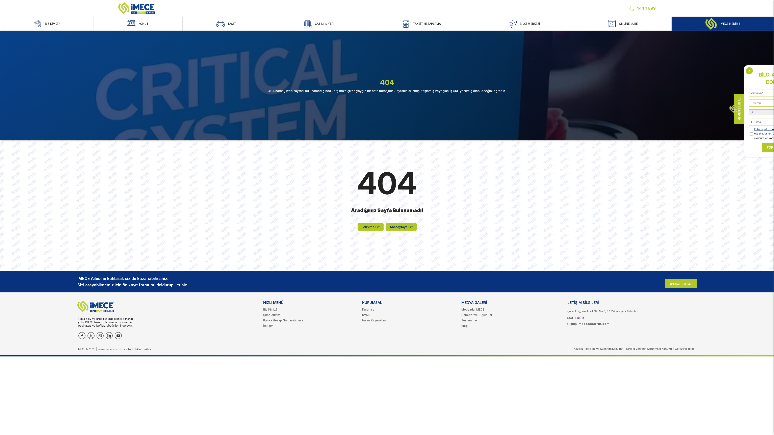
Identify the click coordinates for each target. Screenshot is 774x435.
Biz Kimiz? (52, 23)
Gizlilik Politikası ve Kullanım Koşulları (598, 348)
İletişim (268, 325)
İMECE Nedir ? (730, 23)
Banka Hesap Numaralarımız (283, 320)
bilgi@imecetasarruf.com (588, 324)
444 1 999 (646, 8)
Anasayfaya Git (401, 227)
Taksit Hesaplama (427, 23)
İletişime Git (371, 227)
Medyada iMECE (472, 309)
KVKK (366, 315)
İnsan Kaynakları (374, 320)
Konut (143, 23)
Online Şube (628, 23)
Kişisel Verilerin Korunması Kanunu (649, 348)
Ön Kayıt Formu (681, 283)
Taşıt (232, 23)
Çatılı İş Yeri (324, 23)
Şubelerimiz (271, 315)
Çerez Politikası (685, 348)
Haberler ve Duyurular (476, 315)
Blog (464, 325)
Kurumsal (368, 309)
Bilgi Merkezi (530, 23)
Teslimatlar (469, 320)
